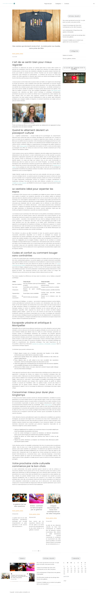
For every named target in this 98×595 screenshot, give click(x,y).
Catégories (58, 3)
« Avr (64, 580)
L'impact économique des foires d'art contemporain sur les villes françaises (19, 576)
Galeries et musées (67, 55)
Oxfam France (48, 404)
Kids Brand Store (55, 90)
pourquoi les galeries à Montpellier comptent (44, 343)
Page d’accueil (48, 3)
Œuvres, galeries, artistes (69, 58)
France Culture (23, 146)
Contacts (66, 3)
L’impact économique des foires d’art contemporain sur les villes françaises (53, 509)
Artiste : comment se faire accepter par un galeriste (36, 508)
